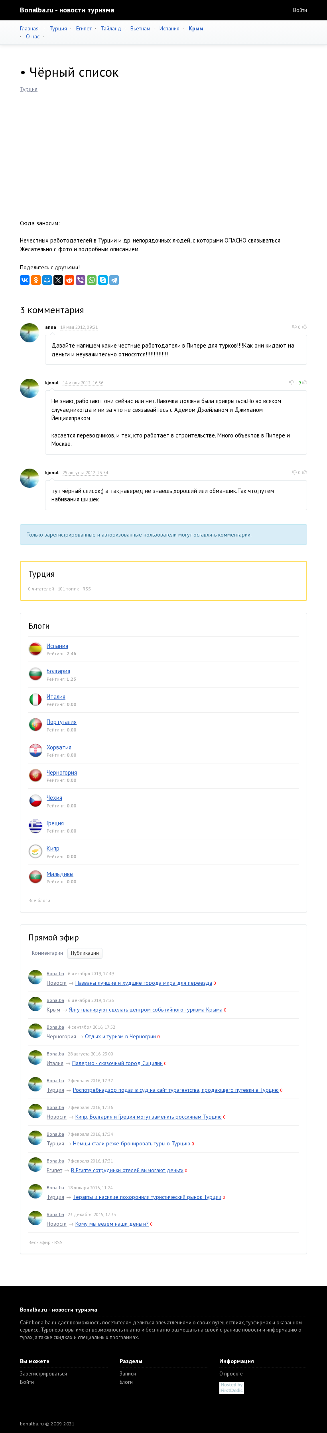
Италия (56, 696)
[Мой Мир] (47, 280)
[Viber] (80, 280)
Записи (128, 1373)
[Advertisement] (163, 153)
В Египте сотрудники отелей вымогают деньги (127, 1170)
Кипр (53, 848)
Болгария (58, 671)
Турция (58, 28)
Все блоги (39, 900)
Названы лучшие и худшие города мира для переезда (143, 982)
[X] (58, 280)
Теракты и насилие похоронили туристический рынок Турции (147, 1196)
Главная (29, 28)
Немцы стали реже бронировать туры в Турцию (131, 1143)
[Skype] (103, 280)
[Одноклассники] (36, 280)
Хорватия (59, 747)
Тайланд (111, 28)
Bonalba (55, 973)
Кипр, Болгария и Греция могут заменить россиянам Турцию (148, 1116)
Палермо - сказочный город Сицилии (117, 1063)
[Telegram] (114, 280)
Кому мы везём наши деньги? (112, 1223)
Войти (300, 10)
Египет (84, 28)
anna (50, 327)
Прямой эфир (53, 937)
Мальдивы (60, 874)
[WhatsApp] (92, 280)
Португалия (62, 721)
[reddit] (69, 280)
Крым (53, 1009)
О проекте (231, 1373)
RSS (87, 589)
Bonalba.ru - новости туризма (67, 9)
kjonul (52, 383)
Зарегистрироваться (43, 1373)
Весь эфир (39, 1242)
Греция (55, 823)
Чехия (54, 797)
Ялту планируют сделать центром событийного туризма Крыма (146, 1009)
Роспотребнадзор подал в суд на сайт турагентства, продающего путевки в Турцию (176, 1089)
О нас (32, 36)
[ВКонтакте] (25, 280)
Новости (57, 982)
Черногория (62, 772)
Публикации (85, 953)
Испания (169, 28)
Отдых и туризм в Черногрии (120, 1036)
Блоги (126, 1382)
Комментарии (47, 953)
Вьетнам (140, 28)
